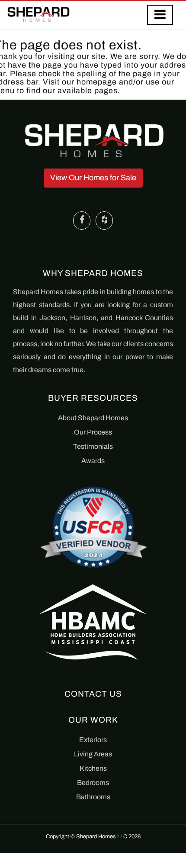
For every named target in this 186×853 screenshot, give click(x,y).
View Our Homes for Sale (93, 177)
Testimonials (93, 446)
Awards (93, 460)
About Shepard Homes (93, 418)
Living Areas (93, 754)
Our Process (93, 432)
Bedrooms (93, 782)
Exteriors (93, 739)
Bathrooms (93, 797)
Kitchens (93, 768)
